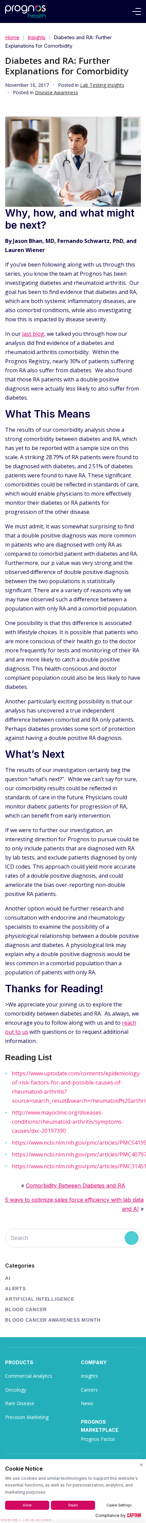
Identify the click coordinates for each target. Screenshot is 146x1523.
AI (8, 1278)
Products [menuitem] (19, 1362)
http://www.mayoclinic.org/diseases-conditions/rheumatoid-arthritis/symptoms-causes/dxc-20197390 (68, 1121)
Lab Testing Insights (102, 85)
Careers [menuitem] (89, 1390)
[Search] (132, 1238)
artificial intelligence (39, 1299)
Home (12, 37)
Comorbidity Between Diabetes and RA (75, 1185)
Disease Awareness (56, 92)
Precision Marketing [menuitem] (27, 1417)
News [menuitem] (87, 1403)
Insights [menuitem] (89, 1376)
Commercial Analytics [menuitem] (28, 1376)
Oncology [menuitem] (15, 1390)
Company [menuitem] (94, 1362)
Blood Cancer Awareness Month (53, 1320)
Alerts (15, 1288)
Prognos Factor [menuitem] (98, 1439)
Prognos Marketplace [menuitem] (99, 1426)
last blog (33, 334)
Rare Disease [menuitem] (19, 1403)
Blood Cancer (26, 1309)
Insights (36, 37)
